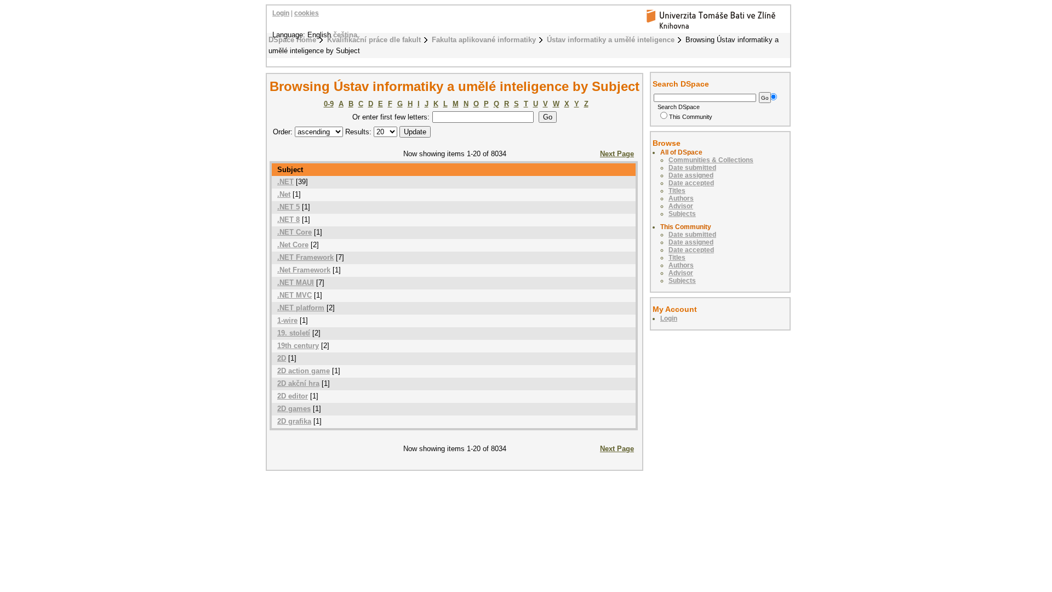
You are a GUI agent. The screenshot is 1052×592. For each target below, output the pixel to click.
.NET (285, 182)
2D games (294, 409)
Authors (681, 198)
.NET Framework (305, 257)
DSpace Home (292, 40)
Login (280, 13)
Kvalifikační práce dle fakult (374, 40)
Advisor (680, 206)
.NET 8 (288, 219)
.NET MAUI (295, 282)
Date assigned (690, 175)
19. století (293, 333)
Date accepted (691, 183)
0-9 (329, 104)
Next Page (617, 154)
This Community (690, 116)
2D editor (292, 396)
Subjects (682, 214)
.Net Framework (303, 270)
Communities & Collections (710, 160)
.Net (283, 194)
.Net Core (292, 245)
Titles (676, 191)
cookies (306, 13)
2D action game (303, 371)
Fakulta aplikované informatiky (484, 40)
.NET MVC (294, 295)
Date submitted (692, 168)
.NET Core (294, 232)
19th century (298, 345)
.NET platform (300, 308)
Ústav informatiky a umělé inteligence (610, 40)
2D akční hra (298, 383)
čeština (345, 35)
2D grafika (294, 421)
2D (281, 358)
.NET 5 (288, 207)
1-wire (287, 320)
